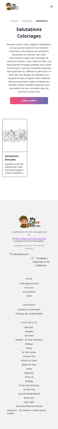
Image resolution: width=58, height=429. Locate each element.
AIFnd (29, 368)
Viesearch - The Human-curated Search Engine (26, 412)
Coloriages (27, 20)
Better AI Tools (29, 364)
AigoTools (29, 373)
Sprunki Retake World (29, 393)
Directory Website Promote (29, 406)
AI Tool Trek (29, 389)
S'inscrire (29, 287)
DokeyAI (29, 331)
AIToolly (29, 381)
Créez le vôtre (29, 100)
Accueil (14, 20)
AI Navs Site (29, 356)
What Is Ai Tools (29, 360)
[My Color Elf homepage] (12, 6)
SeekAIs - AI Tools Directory (29, 339)
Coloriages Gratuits (29, 283)
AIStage (29, 343)
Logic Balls (29, 402)
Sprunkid (29, 335)
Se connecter (29, 291)
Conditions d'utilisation (29, 309)
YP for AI (29, 377)
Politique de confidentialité (29, 313)
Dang (29, 348)
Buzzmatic (29, 397)
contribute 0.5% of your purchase (32, 238)
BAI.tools (29, 327)
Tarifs (29, 295)
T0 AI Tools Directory (29, 385)
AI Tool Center (29, 352)
